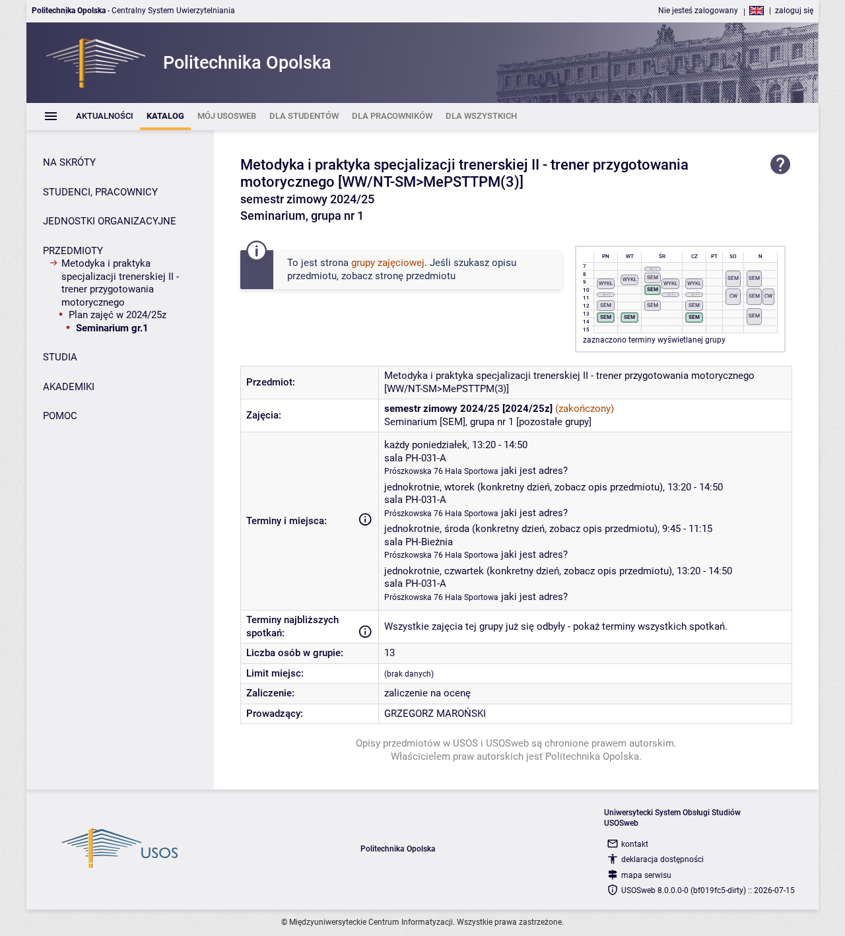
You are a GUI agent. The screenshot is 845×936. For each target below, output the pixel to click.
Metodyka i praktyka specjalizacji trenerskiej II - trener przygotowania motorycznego (120, 282)
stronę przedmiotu (415, 276)
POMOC (60, 416)
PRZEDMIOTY (73, 251)
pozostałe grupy (554, 422)
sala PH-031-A (415, 458)
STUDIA (60, 357)
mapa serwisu (646, 875)
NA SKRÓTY (69, 162)
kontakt (634, 844)
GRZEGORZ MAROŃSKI (435, 713)
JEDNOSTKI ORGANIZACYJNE (109, 221)
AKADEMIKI (68, 387)
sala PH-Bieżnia (418, 542)
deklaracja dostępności (662, 859)
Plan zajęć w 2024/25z (117, 315)
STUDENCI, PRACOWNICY (100, 192)
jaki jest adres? (534, 471)
